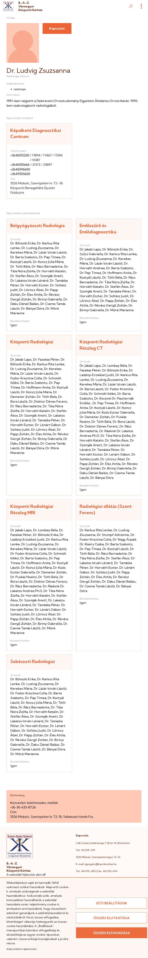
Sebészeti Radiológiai (32, 661)
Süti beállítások (111, 903)
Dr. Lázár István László (50, 252)
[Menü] (141, 6)
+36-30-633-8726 (23, 807)
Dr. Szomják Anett (49, 276)
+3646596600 (20, 169)
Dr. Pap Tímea (49, 257)
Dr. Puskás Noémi (23, 577)
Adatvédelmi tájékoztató (21, 949)
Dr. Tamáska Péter (117, 291)
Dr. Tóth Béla (20, 266)
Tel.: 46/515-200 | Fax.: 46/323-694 (96, 871)
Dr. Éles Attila (32, 294)
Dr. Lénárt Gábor (48, 425)
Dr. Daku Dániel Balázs (119, 581)
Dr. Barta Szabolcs (24, 257)
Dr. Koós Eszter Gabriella (115, 412)
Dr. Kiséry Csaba (92, 544)
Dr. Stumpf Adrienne (113, 535)
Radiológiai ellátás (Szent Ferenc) (106, 509)
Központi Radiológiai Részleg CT (101, 345)
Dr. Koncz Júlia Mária (48, 262)
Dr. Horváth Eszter (34, 285)
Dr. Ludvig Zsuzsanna (37, 248)
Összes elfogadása (111, 933)
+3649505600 (20, 174)
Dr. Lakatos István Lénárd (29, 280)
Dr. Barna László (91, 389)
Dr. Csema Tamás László (97, 586)
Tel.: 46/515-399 (85, 850)
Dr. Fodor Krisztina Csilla (28, 553)
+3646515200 (19, 155)
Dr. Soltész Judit (116, 296)
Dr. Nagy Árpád (124, 539)
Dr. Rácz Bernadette (47, 266)
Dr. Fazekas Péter (46, 359)
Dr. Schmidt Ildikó (102, 394)
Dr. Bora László (124, 422)
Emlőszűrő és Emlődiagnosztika (98, 228)
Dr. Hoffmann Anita (116, 273)
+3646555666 (20, 165)
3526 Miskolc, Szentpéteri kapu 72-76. (98, 857)
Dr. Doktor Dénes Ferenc (48, 401)
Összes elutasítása (111, 918)
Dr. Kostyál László (102, 408)
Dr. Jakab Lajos (90, 249)
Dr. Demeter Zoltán (95, 417)
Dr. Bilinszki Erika (23, 243)
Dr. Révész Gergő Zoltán (108, 305)
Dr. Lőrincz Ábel (31, 290)
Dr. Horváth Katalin (51, 271)
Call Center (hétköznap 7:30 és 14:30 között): (103, 843)
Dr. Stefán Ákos (22, 276)
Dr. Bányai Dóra (32, 308)
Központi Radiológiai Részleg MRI (31, 509)
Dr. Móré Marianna (119, 310)
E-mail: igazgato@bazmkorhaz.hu (96, 864)
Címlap (10, 17)
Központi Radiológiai (31, 341)
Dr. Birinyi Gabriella (47, 299)
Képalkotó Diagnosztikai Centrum (35, 133)
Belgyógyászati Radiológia (37, 225)
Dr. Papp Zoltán (112, 301)
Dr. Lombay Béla (114, 365)
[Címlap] (8, 6)
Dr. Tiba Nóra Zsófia (114, 282)
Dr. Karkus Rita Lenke (120, 254)
